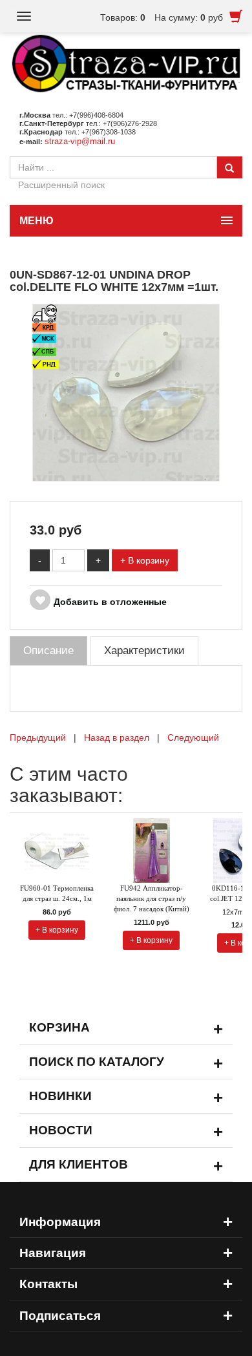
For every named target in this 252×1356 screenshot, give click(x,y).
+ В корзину (144, 560)
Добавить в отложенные (110, 602)
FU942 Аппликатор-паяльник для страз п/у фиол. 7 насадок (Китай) (151, 898)
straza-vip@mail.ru (80, 141)
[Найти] (229, 167)
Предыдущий (38, 737)
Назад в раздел (116, 737)
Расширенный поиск (61, 185)
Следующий (193, 737)
